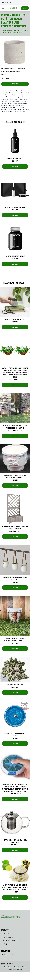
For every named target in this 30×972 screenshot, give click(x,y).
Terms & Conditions (20, 967)
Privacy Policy (12, 969)
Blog (5, 944)
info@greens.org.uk (6, 2)
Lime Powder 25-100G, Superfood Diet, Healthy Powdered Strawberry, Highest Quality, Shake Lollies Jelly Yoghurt (15, 887)
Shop (24, 8)
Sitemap (19, 969)
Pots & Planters (20, 69)
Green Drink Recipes (10, 940)
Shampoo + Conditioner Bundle (15, 207)
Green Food (7, 934)
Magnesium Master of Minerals (15, 256)
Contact (10, 967)
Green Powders (8, 937)
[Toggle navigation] (3, 7)
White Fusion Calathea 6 (15, 685)
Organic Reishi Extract (15, 158)
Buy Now (15, 84)
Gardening (12, 69)
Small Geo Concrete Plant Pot (15, 319)
